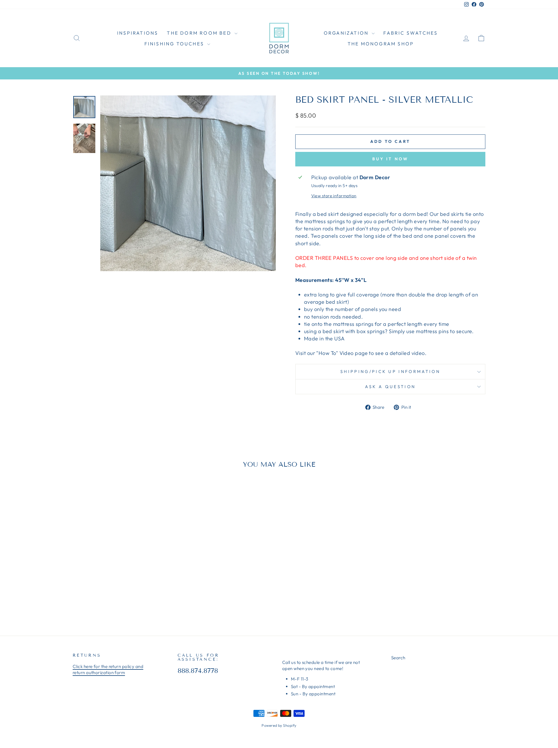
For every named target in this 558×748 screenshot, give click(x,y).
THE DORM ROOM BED (200, 33)
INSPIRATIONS (137, 33)
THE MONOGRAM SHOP (381, 44)
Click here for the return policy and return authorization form (108, 669)
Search (398, 657)
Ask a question (390, 386)
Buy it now (390, 158)
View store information (334, 195)
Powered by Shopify (279, 725)
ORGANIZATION (347, 33)
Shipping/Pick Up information (390, 371)
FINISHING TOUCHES (175, 44)
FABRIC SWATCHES (410, 33)
